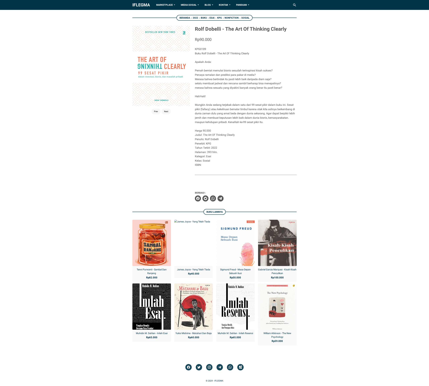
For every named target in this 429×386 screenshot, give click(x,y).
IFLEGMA (141, 5)
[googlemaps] (240, 367)
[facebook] (198, 198)
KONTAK (223, 5)
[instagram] (209, 367)
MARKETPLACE (164, 5)
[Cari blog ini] (295, 5)
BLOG (208, 5)
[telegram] (221, 198)
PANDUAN (241, 5)
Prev (156, 111)
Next (166, 111)
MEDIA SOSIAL (189, 5)
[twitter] (205, 198)
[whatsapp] (213, 198)
